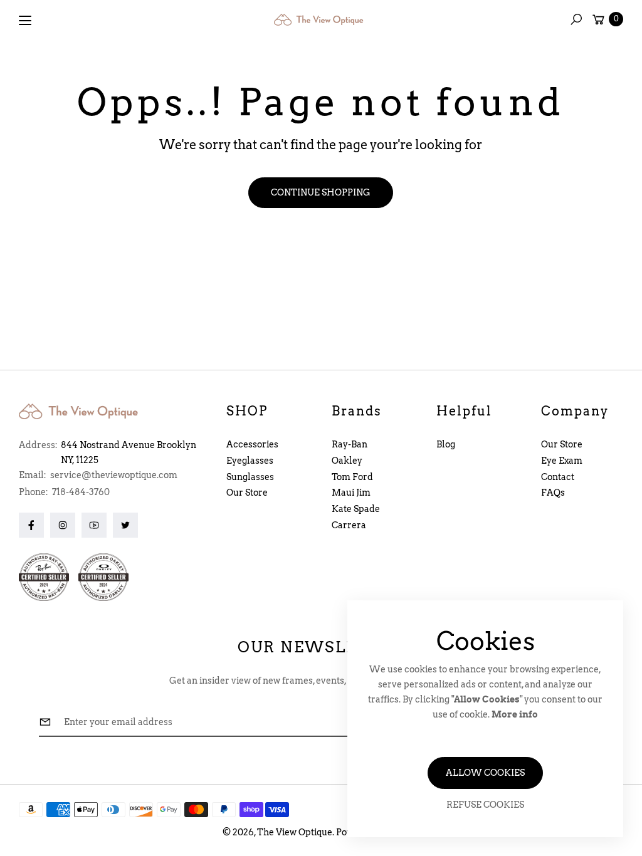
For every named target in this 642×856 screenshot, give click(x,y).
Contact (557, 477)
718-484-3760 (81, 492)
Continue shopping (321, 192)
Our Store (247, 493)
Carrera (349, 525)
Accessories (252, 444)
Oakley (347, 461)
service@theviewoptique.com (112, 475)
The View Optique (294, 832)
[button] (576, 19)
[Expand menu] (25, 20)
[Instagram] (62, 525)
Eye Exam (561, 461)
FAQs (553, 493)
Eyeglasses (249, 461)
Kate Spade (356, 509)
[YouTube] (94, 525)
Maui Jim (351, 493)
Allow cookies (485, 773)
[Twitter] (125, 525)
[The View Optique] (321, 20)
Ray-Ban (349, 444)
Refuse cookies (485, 805)
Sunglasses (250, 477)
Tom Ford (352, 477)
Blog (445, 444)
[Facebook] (31, 525)
